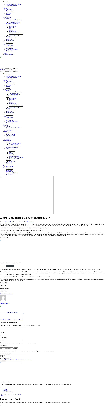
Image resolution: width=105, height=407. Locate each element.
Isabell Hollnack (9, 221)
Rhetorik (10, 28)
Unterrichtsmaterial (7, 17)
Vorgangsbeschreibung (14, 32)
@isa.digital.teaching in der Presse (13, 4)
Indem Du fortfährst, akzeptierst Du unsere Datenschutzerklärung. (16, 359)
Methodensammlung (10, 10)
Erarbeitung (8, 13)
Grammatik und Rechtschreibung (16, 34)
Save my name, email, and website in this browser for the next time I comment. (19, 343)
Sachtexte (11, 30)
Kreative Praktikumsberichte (15, 19)
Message (2, 332)
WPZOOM (18, 394)
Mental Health (9, 39)
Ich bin (1, 358)
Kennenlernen (9, 9)
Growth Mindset (9, 45)
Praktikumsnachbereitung (14, 22)
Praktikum (8, 18)
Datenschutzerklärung (8, 391)
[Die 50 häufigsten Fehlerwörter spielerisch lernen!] (26, 319)
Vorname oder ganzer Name (6, 353)
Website (2, 340)
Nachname (2, 355)
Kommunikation (12, 26)
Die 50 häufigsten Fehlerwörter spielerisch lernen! (11, 319)
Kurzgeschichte (12, 31)
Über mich (5, 1)
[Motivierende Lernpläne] (3, 312)
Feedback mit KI (9, 43)
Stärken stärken (9, 48)
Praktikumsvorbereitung (14, 21)
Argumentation (12, 27)
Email (1, 356)
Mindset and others (7, 44)
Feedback (8, 16)
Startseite (5, 53)
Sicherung (8, 14)
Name (1, 335)
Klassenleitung (9, 7)
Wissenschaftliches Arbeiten (15, 35)
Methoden (5, 8)
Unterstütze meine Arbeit (11, 5)
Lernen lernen (9, 46)
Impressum (5, 390)
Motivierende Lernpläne (12, 312)
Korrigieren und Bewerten (12, 49)
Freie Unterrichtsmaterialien (12, 23)
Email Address (3, 337)
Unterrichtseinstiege (10, 12)
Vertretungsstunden (10, 40)
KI (3, 41)
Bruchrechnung (12, 37)
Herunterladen (10, 265)
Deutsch (7, 25)
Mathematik (8, 36)
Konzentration (3, 265)
